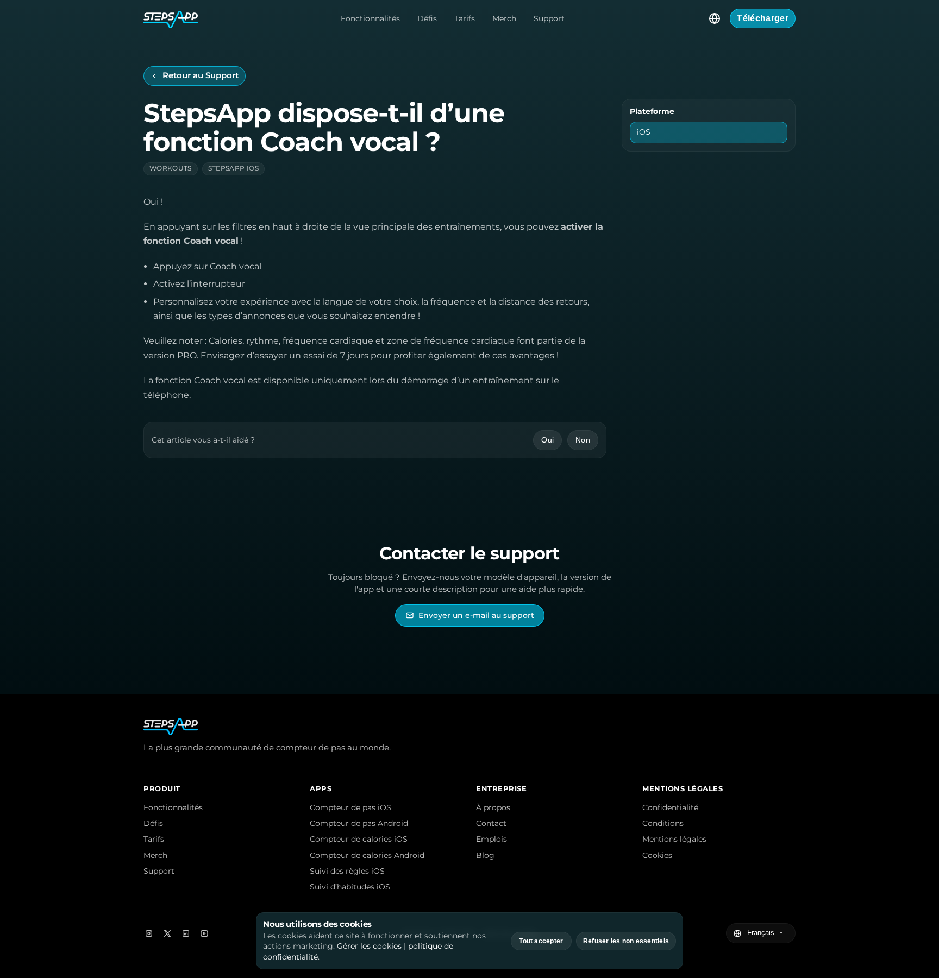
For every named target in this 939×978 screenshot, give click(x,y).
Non (582, 440)
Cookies (657, 855)
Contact (491, 823)
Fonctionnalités (370, 18)
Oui (547, 440)
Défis (427, 18)
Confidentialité (670, 807)
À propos (493, 807)
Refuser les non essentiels (626, 941)
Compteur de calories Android (367, 855)
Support (549, 18)
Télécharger (762, 18)
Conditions (663, 823)
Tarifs (464, 18)
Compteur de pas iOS (350, 807)
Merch (504, 18)
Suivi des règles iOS (347, 871)
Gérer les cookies (369, 946)
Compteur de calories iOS (359, 839)
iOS (643, 132)
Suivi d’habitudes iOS (350, 886)
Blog (485, 855)
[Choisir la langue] (714, 18)
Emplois (491, 839)
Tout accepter (541, 941)
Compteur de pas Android (359, 823)
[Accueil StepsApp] (170, 18)
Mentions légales (674, 839)
